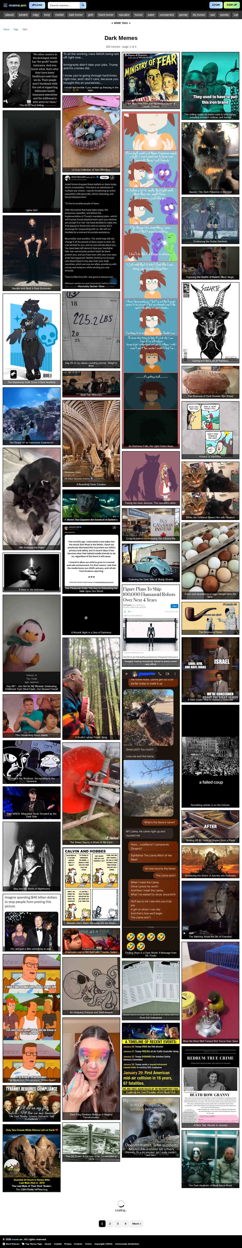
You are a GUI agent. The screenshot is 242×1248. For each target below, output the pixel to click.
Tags (15, 29)
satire (151, 14)
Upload (37, 5)
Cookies (78, 1244)
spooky (224, 14)
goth (90, 14)
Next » (136, 1224)
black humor (106, 14)
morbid (59, 14)
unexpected (167, 14)
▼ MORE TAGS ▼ (121, 23)
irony (47, 14)
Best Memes (12, 1244)
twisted (23, 14)
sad (212, 14)
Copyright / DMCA (103, 1244)
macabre (124, 14)
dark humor (76, 14)
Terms (88, 1244)
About (48, 1244)
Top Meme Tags (33, 1244)
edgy (36, 14)
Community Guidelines (127, 1244)
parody (183, 14)
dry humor (199, 14)
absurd (9, 14)
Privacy (67, 1244)
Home (6, 29)
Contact (58, 1244)
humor (138, 14)
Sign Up (232, 5)
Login (216, 5)
